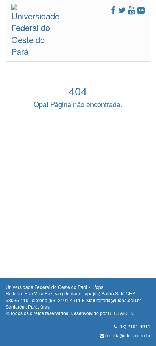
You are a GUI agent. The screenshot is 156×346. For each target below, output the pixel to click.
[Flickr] (141, 10)
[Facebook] (113, 10)
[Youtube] (131, 10)
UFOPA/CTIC (121, 313)
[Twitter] (122, 10)
